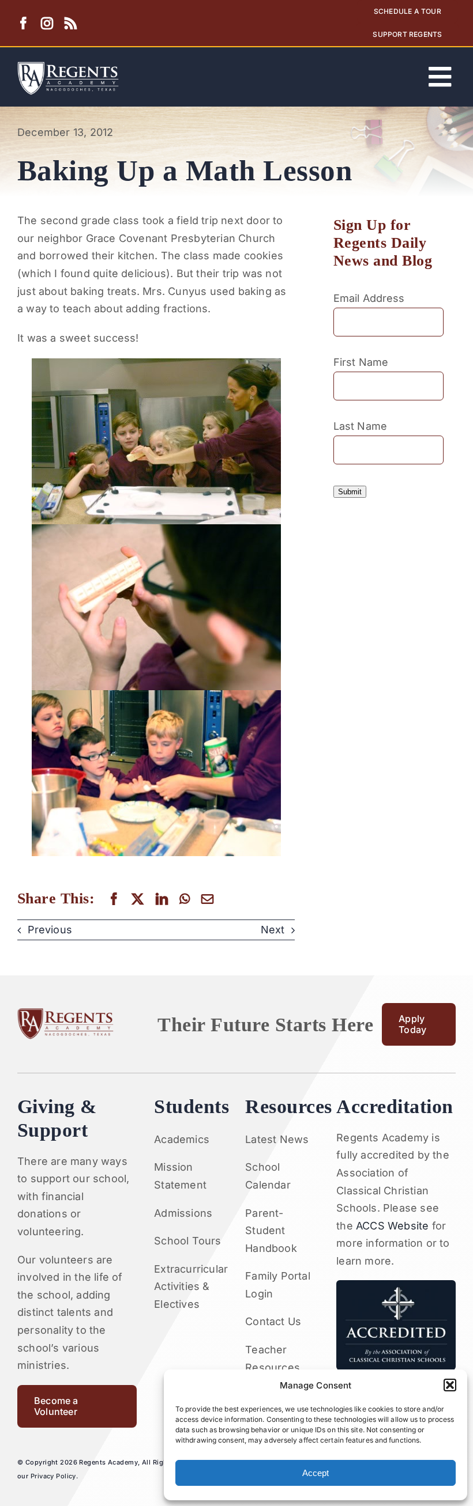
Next (272, 930)
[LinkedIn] (162, 899)
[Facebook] (114, 899)
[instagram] (47, 23)
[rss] (71, 23)
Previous (50, 930)
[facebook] (23, 23)
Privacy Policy (53, 1476)
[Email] (207, 899)
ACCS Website (392, 1226)
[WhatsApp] (185, 899)
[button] (450, 1385)
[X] (137, 899)
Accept (315, 1473)
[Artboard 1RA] (68, 66)
